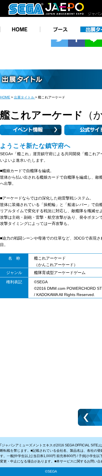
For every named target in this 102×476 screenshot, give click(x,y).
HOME (5, 97)
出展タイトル (24, 97)
